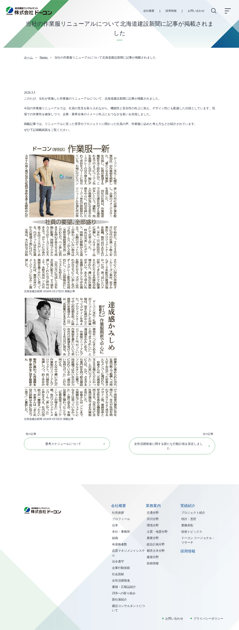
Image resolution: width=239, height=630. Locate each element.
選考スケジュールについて (63, 444)
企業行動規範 (121, 568)
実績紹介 (187, 505)
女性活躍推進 (121, 580)
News (44, 57)
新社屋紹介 (119, 599)
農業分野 (153, 538)
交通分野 (153, 512)
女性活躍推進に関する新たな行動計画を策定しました (168, 446)
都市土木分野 (156, 551)
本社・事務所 (121, 532)
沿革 (115, 525)
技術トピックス (191, 532)
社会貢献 (118, 574)
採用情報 (171, 10)
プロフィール (121, 519)
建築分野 (153, 557)
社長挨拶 (118, 512)
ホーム (28, 57)
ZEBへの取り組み (124, 593)
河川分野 (153, 519)
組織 (115, 538)
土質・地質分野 (157, 532)
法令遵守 (118, 561)
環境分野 (153, 525)
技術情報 (153, 563)
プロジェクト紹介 (193, 512)
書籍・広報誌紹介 (124, 587)
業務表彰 (187, 525)
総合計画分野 (156, 544)
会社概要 (148, 10)
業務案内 (153, 505)
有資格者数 (119, 544)
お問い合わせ (196, 10)
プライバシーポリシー (208, 618)
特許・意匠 (188, 519)
